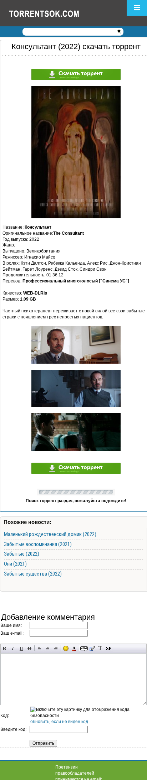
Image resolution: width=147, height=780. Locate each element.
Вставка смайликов (66, 648)
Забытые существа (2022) (33, 574)
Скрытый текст (84, 648)
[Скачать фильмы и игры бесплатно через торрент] (51, 13)
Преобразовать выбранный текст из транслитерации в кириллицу (100, 648)
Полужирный (5, 648)
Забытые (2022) (21, 554)
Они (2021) (15, 564)
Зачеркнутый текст (29, 648)
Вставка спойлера (109, 648)
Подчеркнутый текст (21, 648)
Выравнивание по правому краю (56, 648)
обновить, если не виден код (59, 721)
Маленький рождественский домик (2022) (50, 534)
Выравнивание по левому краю (39, 648)
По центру (48, 648)
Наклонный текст (13, 648)
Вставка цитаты (92, 648)
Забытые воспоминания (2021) (38, 544)
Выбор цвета (74, 648)
